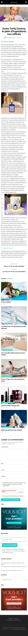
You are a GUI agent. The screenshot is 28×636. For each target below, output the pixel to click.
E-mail (3, 470)
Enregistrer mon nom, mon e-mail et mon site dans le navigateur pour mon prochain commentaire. (14, 484)
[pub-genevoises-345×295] (14, 518)
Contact (16, 618)
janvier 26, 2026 (5, 383)
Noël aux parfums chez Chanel (11, 430)
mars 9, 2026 (4, 356)
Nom (2, 463)
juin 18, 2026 (4, 330)
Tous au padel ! (6, 302)
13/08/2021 (20, 37)
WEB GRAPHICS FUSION (20, 629)
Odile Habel (12, 37)
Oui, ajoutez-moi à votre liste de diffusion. (13, 496)
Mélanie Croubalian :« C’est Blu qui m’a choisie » (11, 570)
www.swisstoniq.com (7, 248)
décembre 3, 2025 (5, 432)
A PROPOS (10, 618)
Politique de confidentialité (13, 620)
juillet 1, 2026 (5, 304)
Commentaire (5, 447)
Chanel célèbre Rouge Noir (10, 405)
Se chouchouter (7, 298)
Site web (3, 476)
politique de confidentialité (13, 551)
